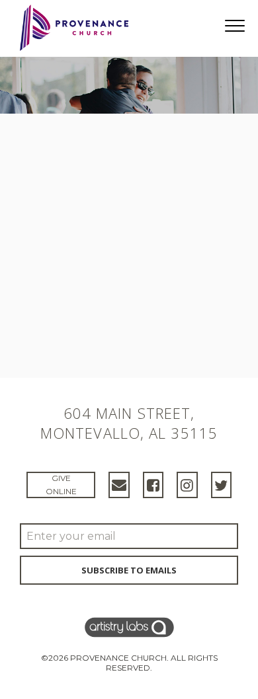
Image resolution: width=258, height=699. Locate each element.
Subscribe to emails (129, 570)
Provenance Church (118, 658)
